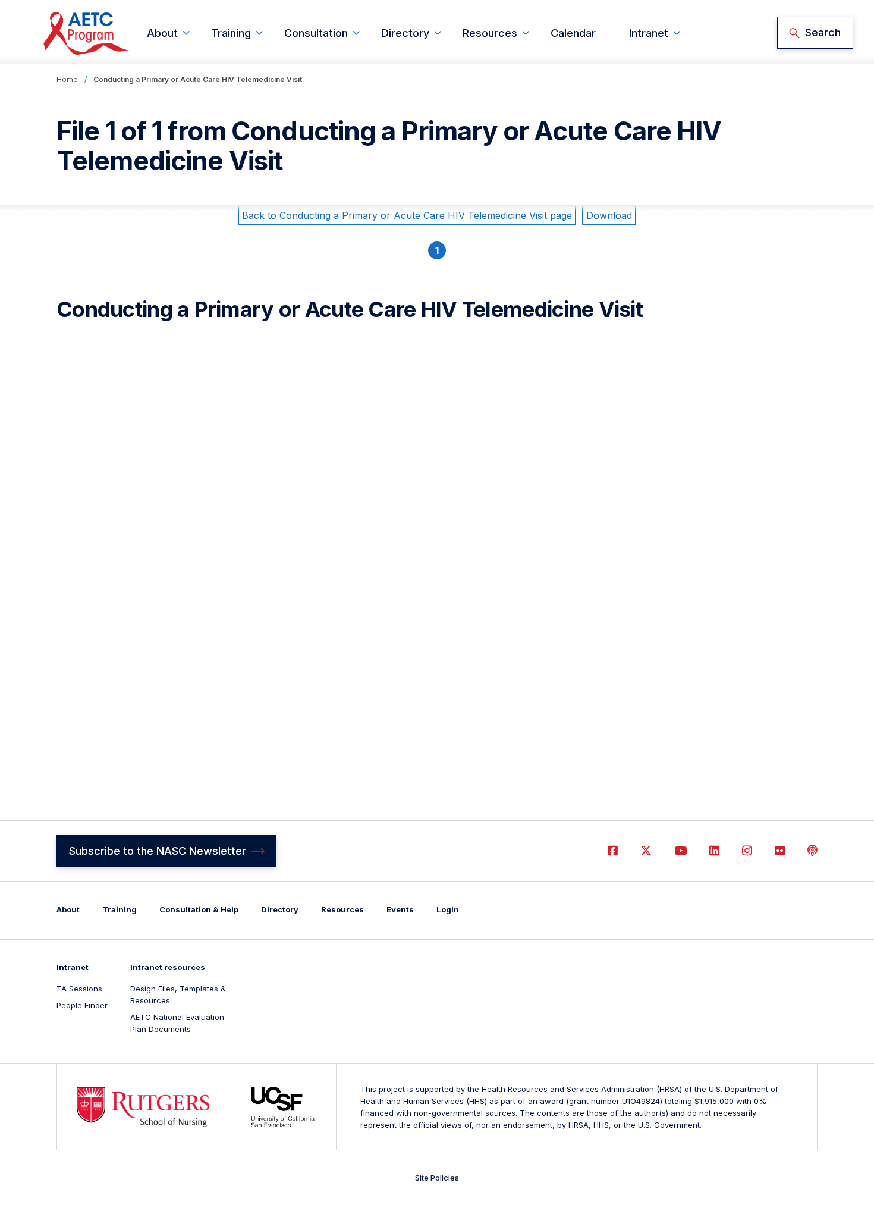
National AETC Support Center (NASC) (87, 33)
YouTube (680, 850)
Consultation (316, 33)
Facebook (613, 850)
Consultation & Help (198, 909)
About (162, 33)
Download (609, 215)
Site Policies (437, 1177)
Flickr (780, 850)
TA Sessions (79, 988)
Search (823, 32)
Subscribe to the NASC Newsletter (157, 851)
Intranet (648, 33)
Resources (490, 33)
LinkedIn (714, 850)
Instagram (747, 850)
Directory (405, 33)
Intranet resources (167, 967)
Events (400, 909)
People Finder (82, 1005)
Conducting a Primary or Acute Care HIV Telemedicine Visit (197, 79)
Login (447, 909)
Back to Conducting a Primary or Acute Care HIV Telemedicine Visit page (407, 215)
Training (231, 33)
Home (67, 79)
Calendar (573, 33)
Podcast (812, 850)
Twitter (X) (646, 850)
